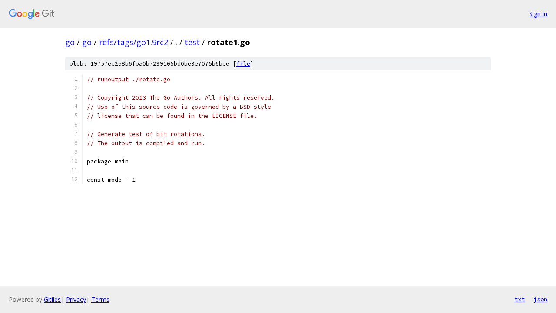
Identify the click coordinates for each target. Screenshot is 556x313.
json (540, 299)
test (192, 42)
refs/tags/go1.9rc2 (133, 42)
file (243, 63)
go (70, 42)
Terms (100, 299)
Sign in (538, 14)
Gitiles (52, 299)
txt (519, 299)
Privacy (76, 299)
